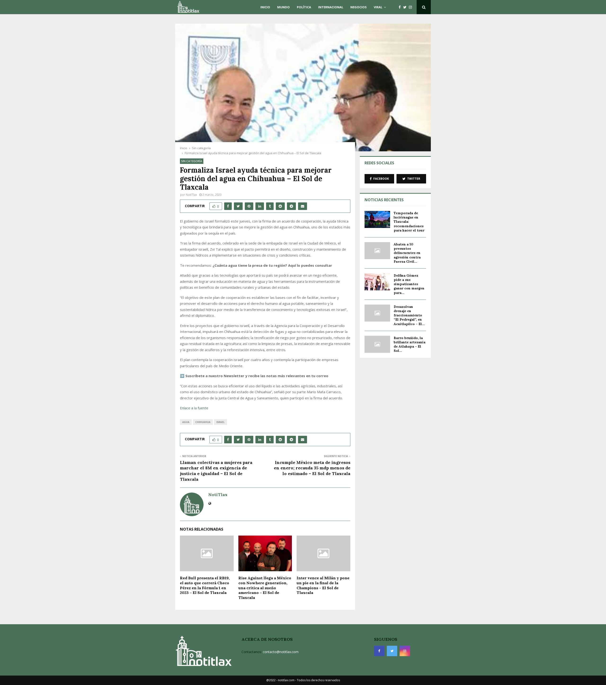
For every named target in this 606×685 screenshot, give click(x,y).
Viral (378, 7)
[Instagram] (411, 7)
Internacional (330, 7)
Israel (220, 422)
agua (185, 422)
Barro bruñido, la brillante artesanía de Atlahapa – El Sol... (409, 344)
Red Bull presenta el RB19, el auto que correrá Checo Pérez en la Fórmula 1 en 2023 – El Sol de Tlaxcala (205, 585)
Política (304, 7)
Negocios (358, 7)
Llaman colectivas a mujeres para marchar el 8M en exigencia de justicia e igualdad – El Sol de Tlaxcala (216, 471)
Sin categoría (191, 161)
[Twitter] (406, 7)
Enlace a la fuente (194, 408)
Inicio (265, 7)
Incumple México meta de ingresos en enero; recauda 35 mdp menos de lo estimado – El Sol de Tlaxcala (312, 468)
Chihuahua (202, 422)
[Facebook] (401, 7)
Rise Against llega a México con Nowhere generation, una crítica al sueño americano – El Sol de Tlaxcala (264, 588)
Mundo (283, 7)
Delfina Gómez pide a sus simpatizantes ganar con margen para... (409, 284)
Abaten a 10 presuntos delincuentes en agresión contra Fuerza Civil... (407, 253)
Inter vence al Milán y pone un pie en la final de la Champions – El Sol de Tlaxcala (323, 585)
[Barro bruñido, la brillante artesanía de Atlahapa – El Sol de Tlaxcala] (377, 344)
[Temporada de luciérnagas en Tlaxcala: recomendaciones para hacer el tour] (377, 219)
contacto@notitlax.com (281, 652)
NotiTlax (191, 195)
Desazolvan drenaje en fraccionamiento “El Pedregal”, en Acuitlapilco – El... (409, 315)
